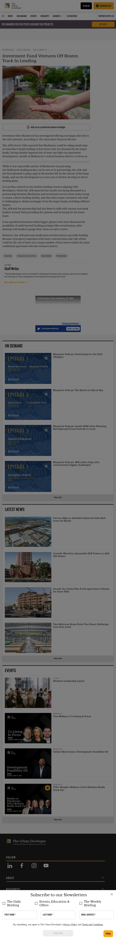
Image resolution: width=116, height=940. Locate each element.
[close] (112, 894)
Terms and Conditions (92, 924)
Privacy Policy (70, 924)
